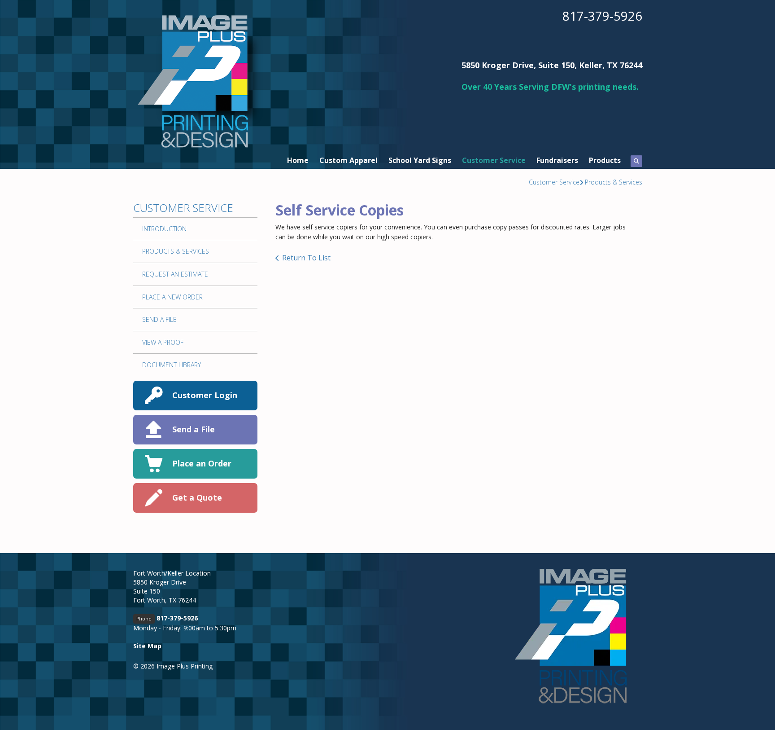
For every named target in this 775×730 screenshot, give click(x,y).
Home (298, 160)
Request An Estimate (175, 274)
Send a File (193, 429)
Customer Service (494, 160)
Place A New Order (172, 297)
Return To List (306, 258)
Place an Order (201, 463)
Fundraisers (557, 160)
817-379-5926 (602, 15)
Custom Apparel (348, 160)
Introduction (164, 228)
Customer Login (204, 395)
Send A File (159, 319)
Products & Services (613, 182)
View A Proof (162, 342)
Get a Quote (197, 497)
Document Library (171, 365)
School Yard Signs (419, 160)
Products (605, 160)
